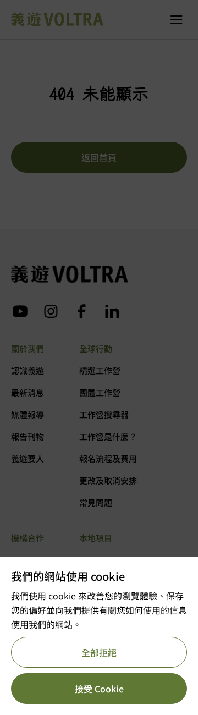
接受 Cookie (99, 688)
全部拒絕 (99, 652)
